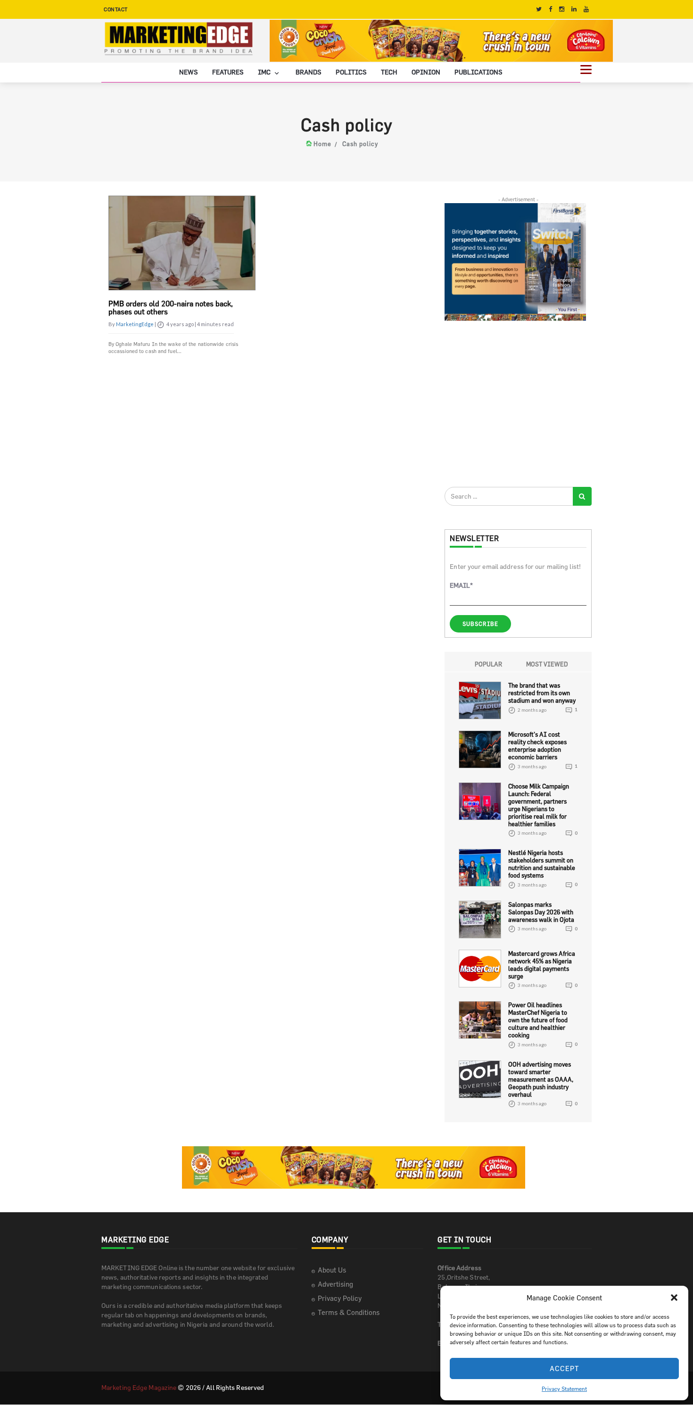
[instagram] (561, 9)
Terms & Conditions (349, 1312)
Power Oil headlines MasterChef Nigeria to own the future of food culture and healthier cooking (538, 1020)
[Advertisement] (515, 403)
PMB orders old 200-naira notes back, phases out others (170, 307)
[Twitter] (538, 9)
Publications (478, 72)
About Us (332, 1270)
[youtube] (586, 9)
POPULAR (488, 664)
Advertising (335, 1284)
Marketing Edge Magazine (138, 1387)
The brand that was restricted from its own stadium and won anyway (542, 693)
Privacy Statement (564, 1388)
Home (322, 144)
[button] (674, 1297)
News (188, 72)
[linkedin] (574, 9)
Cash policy (360, 144)
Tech (389, 72)
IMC (265, 72)
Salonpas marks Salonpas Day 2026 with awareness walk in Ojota (541, 912)
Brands (309, 72)
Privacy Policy (340, 1298)
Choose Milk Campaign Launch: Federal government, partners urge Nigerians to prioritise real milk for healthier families (538, 805)
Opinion (426, 72)
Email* (461, 585)
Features (228, 72)
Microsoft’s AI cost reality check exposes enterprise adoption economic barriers (537, 746)
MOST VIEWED (547, 664)
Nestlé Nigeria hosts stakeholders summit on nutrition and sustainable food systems (541, 864)
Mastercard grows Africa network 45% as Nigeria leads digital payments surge (541, 965)
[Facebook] (550, 9)
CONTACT (116, 9)
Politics (351, 72)
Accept (564, 1368)
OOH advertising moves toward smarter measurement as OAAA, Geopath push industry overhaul (540, 1079)
